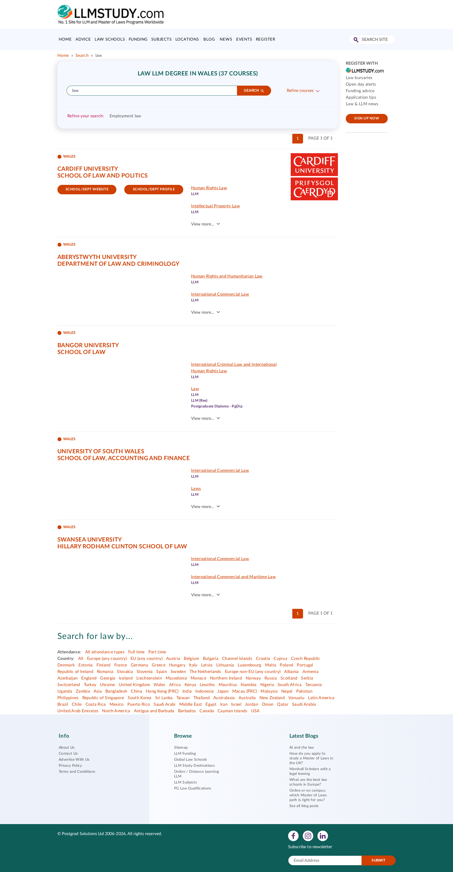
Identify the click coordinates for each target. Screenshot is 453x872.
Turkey (90, 685)
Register (265, 39)
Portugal (305, 665)
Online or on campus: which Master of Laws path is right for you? (308, 795)
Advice (83, 39)
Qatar (282, 704)
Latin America (321, 698)
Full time (136, 652)
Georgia (107, 678)
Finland (103, 665)
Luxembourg (249, 665)
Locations (187, 39)
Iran (224, 704)
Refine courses (300, 91)
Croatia (263, 658)
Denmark (66, 665)
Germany (139, 665)
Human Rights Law (209, 188)
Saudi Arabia (304, 704)
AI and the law (301, 747)
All (80, 658)
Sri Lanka (164, 698)
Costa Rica (95, 704)
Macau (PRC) (244, 691)
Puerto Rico (138, 704)
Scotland (289, 678)
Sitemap (181, 747)
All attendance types (105, 652)
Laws (196, 489)
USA (255, 711)
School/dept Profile (154, 189)
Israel (236, 704)
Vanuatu (296, 698)
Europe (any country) (107, 658)
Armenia (311, 672)
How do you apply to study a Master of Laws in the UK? (311, 758)
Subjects (161, 39)
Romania (105, 672)
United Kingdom (134, 685)
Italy (193, 665)
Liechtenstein (149, 678)
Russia (271, 678)
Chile (77, 704)
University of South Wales (100, 451)
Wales (159, 685)
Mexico (117, 704)
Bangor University (88, 345)
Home (65, 39)
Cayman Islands (232, 711)
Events (244, 39)
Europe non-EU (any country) (253, 672)
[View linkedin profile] (322, 836)
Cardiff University (87, 169)
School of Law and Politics (102, 176)
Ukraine (107, 685)
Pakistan (304, 691)
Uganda (64, 691)
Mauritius (228, 685)
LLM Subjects (185, 782)
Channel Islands (237, 658)
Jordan (251, 704)
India (187, 691)
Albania (291, 672)
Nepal (287, 691)
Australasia (224, 698)
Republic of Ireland (75, 672)
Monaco (198, 678)
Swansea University (89, 540)
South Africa (290, 685)
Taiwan (183, 698)
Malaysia (269, 691)
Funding (138, 39)
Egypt (211, 704)
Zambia (83, 691)
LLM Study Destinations (194, 766)
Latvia (207, 665)
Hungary (177, 665)
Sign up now (366, 118)
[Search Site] (357, 40)
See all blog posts (304, 806)
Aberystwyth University (97, 257)
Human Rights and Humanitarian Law (227, 276)
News (226, 39)
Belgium (191, 658)
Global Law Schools (190, 759)
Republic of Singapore (103, 698)
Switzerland (68, 685)
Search (82, 55)
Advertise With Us (74, 759)
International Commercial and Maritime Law (233, 577)
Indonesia (204, 691)
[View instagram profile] (308, 836)
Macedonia (176, 678)
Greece (158, 665)
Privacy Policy (70, 766)
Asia (98, 691)
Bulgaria (211, 658)
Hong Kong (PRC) (162, 691)
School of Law (81, 352)
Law (195, 389)
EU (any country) (147, 658)
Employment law (125, 116)
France (120, 665)
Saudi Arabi (165, 704)
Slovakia (125, 672)
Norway (253, 678)
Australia (247, 698)
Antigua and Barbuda (154, 711)
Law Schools (110, 39)
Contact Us (68, 753)
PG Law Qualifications (192, 788)
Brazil (62, 704)
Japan (223, 691)
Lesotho (207, 685)
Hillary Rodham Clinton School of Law (122, 546)
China (136, 691)
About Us (67, 747)
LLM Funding (185, 753)
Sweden (178, 672)
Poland (286, 665)
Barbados (187, 711)
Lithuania (225, 665)
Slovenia (145, 672)
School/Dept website (87, 189)
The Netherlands (205, 672)
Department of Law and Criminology (118, 264)
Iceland (126, 678)
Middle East (190, 704)
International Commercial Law (220, 294)
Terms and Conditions (77, 772)
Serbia (307, 678)
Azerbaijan (67, 678)
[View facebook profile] (293, 836)
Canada (206, 711)
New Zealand (272, 698)
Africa (175, 685)
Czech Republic (305, 658)
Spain (161, 672)
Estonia (85, 665)
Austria (173, 658)
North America (116, 711)
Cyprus (280, 658)
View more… (202, 224)
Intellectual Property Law (215, 206)
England (88, 678)
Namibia (248, 685)
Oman (267, 704)
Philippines (68, 698)
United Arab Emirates (77, 711)
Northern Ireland (226, 678)
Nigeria (267, 685)
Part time (157, 652)
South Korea (140, 698)
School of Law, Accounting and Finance (123, 458)
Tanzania (313, 685)
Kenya (190, 685)
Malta (270, 665)
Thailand (201, 698)
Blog (209, 39)
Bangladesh (116, 691)
